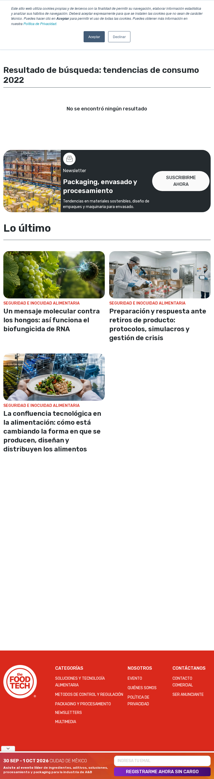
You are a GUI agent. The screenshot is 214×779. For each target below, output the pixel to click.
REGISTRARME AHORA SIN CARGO (162, 771)
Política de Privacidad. (40, 23)
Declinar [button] (119, 36)
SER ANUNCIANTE (188, 694)
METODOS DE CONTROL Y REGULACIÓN (89, 694)
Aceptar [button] (94, 36)
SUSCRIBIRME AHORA (181, 181)
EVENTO (135, 678)
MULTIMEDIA (65, 721)
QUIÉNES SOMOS (142, 688)
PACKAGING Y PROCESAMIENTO (83, 704)
